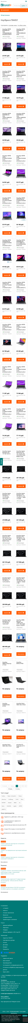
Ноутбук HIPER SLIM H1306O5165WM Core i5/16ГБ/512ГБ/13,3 (7, 411)
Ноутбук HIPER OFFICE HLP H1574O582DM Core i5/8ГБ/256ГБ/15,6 (21, 285)
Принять (25, 1015)
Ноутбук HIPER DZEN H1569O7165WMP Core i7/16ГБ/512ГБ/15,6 (21, 327)
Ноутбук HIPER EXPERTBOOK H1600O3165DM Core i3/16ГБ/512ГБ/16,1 (21, 200)
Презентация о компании (10, 919)
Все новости (4, 862)
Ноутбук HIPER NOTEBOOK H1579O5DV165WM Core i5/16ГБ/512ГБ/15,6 (21, 411)
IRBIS (15, 802)
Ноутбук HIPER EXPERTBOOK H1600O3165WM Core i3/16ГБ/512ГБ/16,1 (7, 243)
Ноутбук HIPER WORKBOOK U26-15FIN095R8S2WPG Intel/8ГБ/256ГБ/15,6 (7, 32)
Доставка (5, 944)
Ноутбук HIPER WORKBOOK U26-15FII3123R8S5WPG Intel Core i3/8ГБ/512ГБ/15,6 (21, 74)
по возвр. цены (13, 25)
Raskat (9, 802)
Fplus (3, 806)
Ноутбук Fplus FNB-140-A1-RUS (6, 745)
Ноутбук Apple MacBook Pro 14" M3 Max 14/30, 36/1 (6, 622)
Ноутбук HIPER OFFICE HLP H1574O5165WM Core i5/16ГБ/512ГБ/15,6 (7, 327)
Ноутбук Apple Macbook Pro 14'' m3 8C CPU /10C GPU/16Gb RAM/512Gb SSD (20, 454)
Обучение (5, 927)
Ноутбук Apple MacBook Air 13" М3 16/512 (6, 453)
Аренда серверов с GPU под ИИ (11, 932)
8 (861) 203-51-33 (12, 988)
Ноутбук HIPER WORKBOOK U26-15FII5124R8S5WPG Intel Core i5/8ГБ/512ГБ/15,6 (21, 116)
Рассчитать (21, 654)
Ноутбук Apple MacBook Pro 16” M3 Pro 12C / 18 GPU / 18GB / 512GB (20, 496)
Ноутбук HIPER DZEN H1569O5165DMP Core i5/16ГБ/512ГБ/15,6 (7, 158)
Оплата (5, 942)
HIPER (20, 806)
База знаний (6, 960)
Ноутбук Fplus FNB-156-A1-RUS (21, 704)
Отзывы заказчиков (8, 912)
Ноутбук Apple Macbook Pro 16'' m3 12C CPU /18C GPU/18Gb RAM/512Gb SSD (6, 538)
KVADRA (9, 806)
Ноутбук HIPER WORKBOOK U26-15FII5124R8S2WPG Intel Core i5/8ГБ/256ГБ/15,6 (7, 116)
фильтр (1, 462)
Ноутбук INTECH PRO (19, 663)
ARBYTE (4, 809)
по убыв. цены (22, 25)
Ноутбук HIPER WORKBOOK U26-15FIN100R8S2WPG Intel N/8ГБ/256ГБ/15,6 (21, 32)
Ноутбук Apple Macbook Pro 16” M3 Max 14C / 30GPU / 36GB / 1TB (20, 580)
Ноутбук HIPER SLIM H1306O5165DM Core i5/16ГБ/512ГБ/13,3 (7, 369)
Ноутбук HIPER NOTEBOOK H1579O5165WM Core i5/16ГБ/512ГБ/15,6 (7, 200)
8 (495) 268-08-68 (10, 982)
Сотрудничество (7, 917)
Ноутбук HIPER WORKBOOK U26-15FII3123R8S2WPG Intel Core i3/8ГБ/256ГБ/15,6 (7, 74)
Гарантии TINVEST (8, 938)
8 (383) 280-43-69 (13, 987)
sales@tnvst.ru (17, 993)
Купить (6, 64)
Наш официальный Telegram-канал (10, 1001)
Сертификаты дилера (9, 940)
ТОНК (16, 799)
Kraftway (11, 799)
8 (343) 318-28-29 (13, 985)
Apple (14, 806)
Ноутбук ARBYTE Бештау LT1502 (6, 664)
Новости (5, 910)
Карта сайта (6, 972)
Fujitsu (3, 796)
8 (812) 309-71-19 (15, 983)
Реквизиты (6, 949)
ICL (20, 802)
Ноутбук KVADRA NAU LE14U (6, 705)
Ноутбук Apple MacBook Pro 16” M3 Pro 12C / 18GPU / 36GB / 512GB (20, 538)
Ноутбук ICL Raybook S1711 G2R (20, 746)
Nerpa (20, 796)
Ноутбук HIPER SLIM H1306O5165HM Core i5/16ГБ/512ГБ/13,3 (21, 369)
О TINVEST (5, 908)
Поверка (5, 930)
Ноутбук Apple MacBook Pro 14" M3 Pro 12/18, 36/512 (6, 580)
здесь (13, 1020)
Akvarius (4, 799)
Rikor (22, 799)
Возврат (5, 947)
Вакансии (5, 915)
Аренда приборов (8, 925)
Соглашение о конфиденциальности (13, 965)
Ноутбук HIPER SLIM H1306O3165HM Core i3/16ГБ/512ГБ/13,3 (21, 158)
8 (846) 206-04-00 (10, 990)
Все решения (4, 892)
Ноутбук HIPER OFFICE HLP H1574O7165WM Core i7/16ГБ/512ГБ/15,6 (7, 285)
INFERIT (4, 802)
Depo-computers (11, 796)
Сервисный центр (8, 958)
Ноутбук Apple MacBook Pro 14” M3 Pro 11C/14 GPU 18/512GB (6, 496)
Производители (7, 963)
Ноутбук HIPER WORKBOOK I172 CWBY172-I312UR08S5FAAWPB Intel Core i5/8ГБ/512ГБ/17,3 (21, 243)
